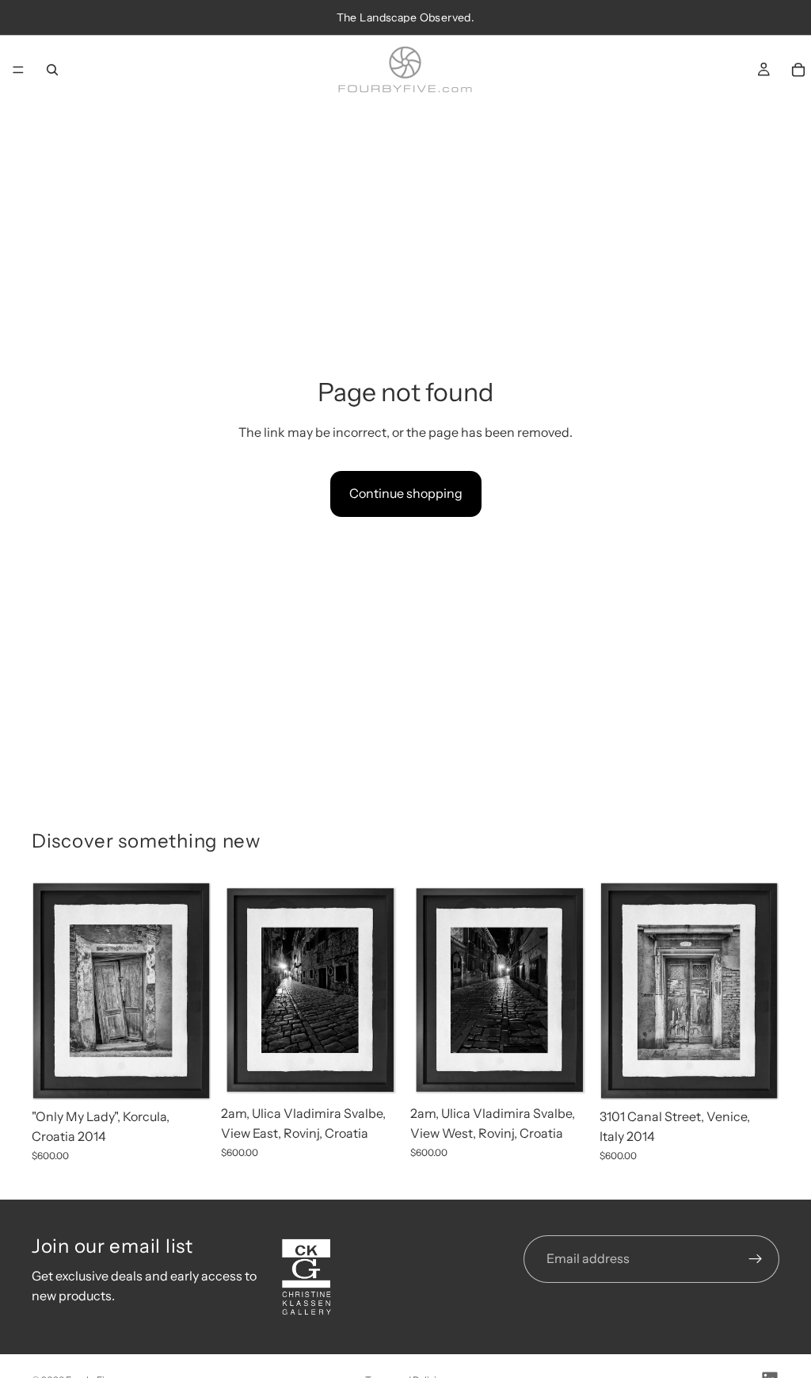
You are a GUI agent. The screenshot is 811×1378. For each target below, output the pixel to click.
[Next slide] (194, 991)
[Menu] (18, 70)
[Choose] (187, 1076)
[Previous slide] (49, 991)
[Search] (52, 69)
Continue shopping (406, 493)
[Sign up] (755, 1259)
